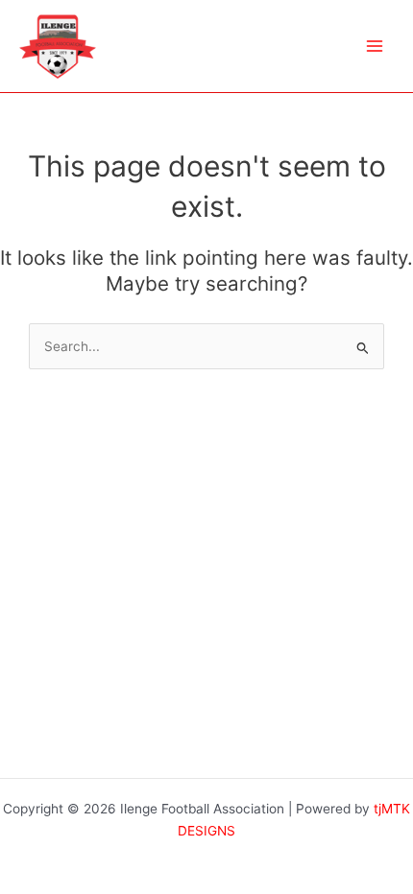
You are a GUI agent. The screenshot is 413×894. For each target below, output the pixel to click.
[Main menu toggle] (375, 46)
